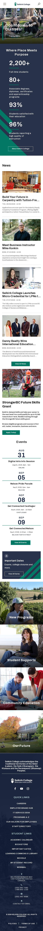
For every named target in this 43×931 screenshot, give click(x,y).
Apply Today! (11, 432)
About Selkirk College (20, 149)
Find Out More (14, 36)
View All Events (21, 542)
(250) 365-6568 (21, 897)
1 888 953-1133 (21, 889)
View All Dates (14, 574)
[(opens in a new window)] (15, 788)
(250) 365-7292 (21, 888)
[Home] (22, 4)
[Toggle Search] (39, 4)
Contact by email (21, 904)
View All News (20, 364)
